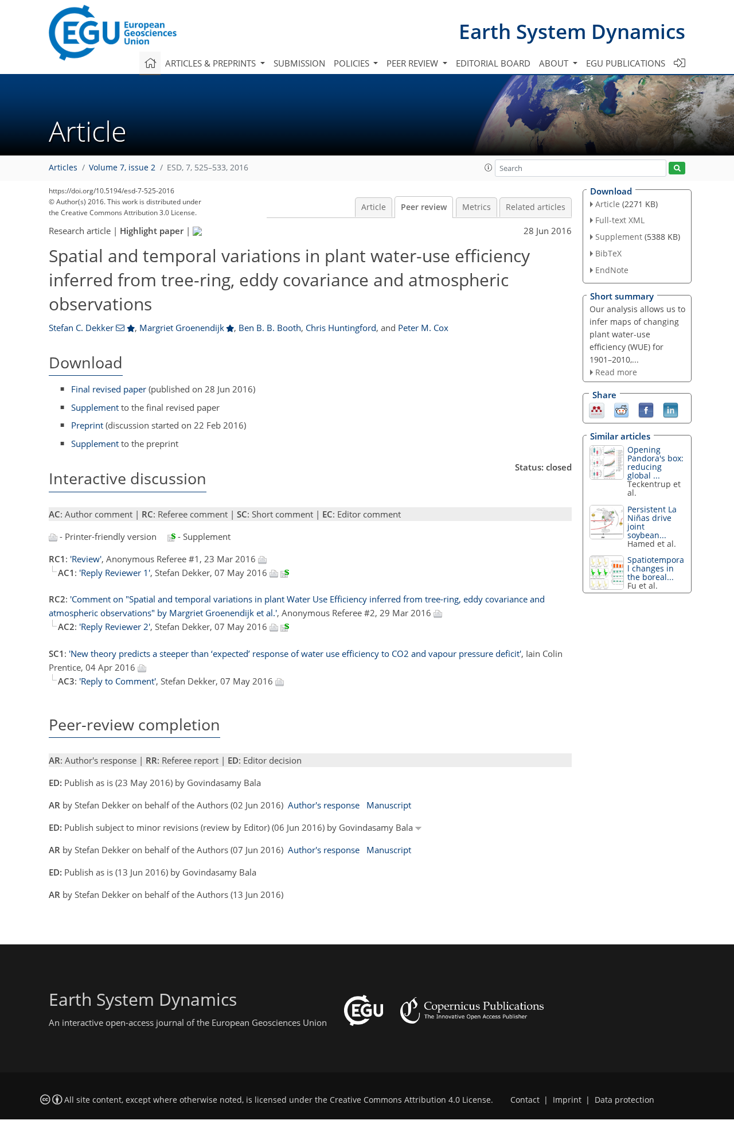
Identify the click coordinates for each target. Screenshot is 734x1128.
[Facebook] (646, 409)
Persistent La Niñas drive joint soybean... (652, 522)
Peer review (424, 207)
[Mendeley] (596, 409)
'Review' (85, 559)
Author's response (324, 805)
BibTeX (608, 253)
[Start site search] (677, 168)
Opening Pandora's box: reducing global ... (655, 462)
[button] (489, 167)
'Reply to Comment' (117, 681)
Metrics (476, 207)
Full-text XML (620, 220)
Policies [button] (353, 63)
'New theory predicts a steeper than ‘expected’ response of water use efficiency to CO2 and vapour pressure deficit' (295, 653)
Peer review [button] (413, 63)
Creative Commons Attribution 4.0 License (410, 1100)
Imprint (567, 1100)
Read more (616, 372)
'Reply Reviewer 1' (114, 572)
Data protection (624, 1100)
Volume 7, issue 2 (122, 167)
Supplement (95, 407)
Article (373, 207)
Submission (299, 63)
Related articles (535, 207)
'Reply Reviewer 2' (114, 626)
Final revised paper (108, 389)
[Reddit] (621, 409)
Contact (525, 1100)
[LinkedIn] (670, 409)
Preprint (87, 425)
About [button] (555, 63)
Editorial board (493, 63)
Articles (63, 167)
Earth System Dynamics (572, 31)
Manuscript (388, 805)
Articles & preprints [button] (211, 63)
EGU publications (625, 63)
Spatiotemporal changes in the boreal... (655, 568)
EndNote (611, 270)
